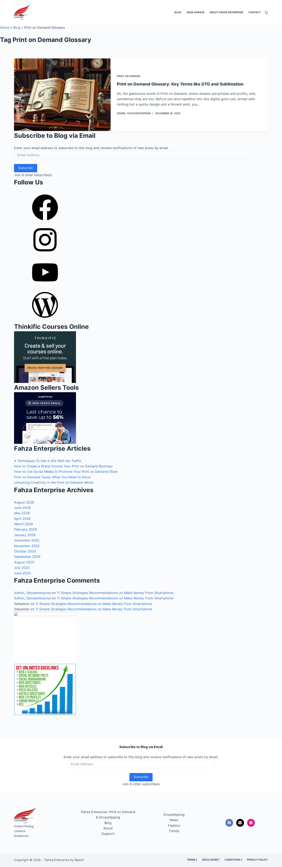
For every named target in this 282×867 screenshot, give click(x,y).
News (174, 820)
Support (108, 833)
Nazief (79, 860)
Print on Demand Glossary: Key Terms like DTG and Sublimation (180, 84)
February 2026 (25, 529)
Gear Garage (195, 12)
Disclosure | (210, 859)
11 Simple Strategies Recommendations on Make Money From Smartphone (115, 593)
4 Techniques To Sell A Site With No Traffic (47, 461)
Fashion (174, 825)
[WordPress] (45, 319)
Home (4, 27)
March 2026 (23, 524)
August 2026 (24, 502)
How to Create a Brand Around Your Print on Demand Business (63, 466)
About (108, 828)
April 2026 (22, 519)
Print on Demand (128, 76)
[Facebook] (45, 222)
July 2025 (22, 567)
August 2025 (24, 562)
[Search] (266, 12)
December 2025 (26, 540)
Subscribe (25, 168)
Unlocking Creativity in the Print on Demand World (53, 482)
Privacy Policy (257, 859)
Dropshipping (174, 814)
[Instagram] (45, 254)
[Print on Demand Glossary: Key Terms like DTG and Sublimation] (62, 94)
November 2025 (27, 546)
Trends (174, 831)
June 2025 (22, 573)
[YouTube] (45, 287)
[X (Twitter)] (240, 823)
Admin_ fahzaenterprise (32, 593)
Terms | (192, 859)
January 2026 (25, 535)
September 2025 (27, 557)
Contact (254, 12)
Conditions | (233, 859)
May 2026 (22, 513)
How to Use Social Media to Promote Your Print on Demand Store (65, 471)
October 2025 (25, 551)
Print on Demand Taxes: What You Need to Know (52, 477)
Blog (177, 12)
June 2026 (22, 508)
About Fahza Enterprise (226, 12)
